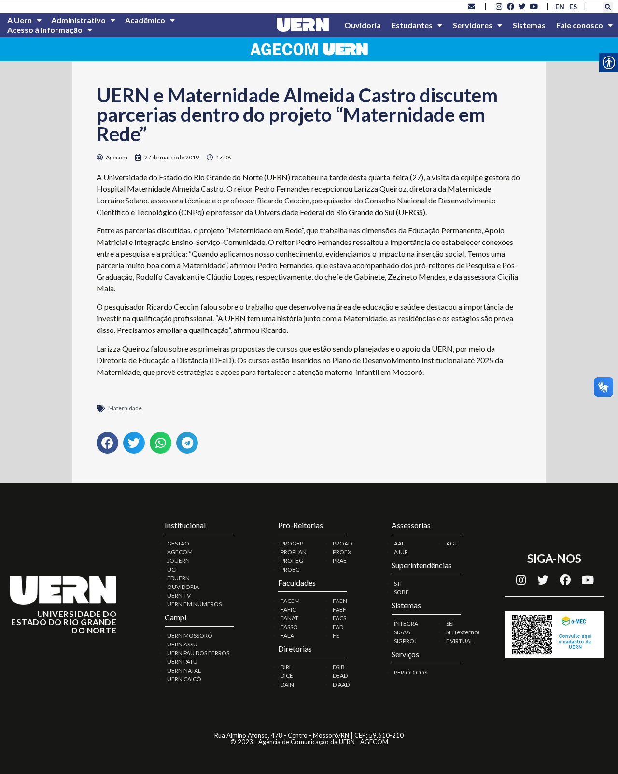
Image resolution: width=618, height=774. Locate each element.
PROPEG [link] (292, 560)
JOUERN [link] (178, 560)
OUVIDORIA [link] (183, 586)
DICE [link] (287, 675)
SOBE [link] (401, 592)
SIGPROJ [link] (405, 641)
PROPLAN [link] (294, 552)
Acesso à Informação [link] (45, 29)
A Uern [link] (19, 20)
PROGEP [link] (292, 543)
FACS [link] (339, 618)
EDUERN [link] (178, 578)
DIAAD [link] (341, 684)
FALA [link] (287, 635)
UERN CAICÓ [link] (184, 679)
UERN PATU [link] (182, 661)
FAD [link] (338, 627)
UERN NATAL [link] (184, 670)
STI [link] (398, 583)
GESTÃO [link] (178, 543)
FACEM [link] (290, 600)
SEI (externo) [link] (462, 632)
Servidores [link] (472, 24)
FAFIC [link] (288, 609)
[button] (608, 7)
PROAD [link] (342, 543)
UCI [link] (172, 569)
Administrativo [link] (78, 20)
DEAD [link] (340, 675)
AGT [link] (452, 543)
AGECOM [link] (180, 552)
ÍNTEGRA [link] (406, 623)
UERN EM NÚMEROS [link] (194, 604)
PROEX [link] (342, 552)
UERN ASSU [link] (182, 644)
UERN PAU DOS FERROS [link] (198, 653)
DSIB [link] (339, 667)
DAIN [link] (287, 684)
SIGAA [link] (402, 632)
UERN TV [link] (179, 595)
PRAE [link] (340, 560)
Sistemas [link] (529, 24)
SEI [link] (450, 623)
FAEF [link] (339, 609)
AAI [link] (398, 543)
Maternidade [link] (125, 408)
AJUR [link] (401, 552)
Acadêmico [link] (145, 20)
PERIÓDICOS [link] (410, 672)
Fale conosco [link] (579, 24)
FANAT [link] (289, 618)
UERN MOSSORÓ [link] (189, 635)
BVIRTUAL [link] (459, 641)
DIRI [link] (286, 667)
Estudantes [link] (412, 24)
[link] (472, 6)
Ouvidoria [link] (362, 24)
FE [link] (336, 635)
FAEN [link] (340, 600)
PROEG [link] (290, 569)
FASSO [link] (289, 627)
